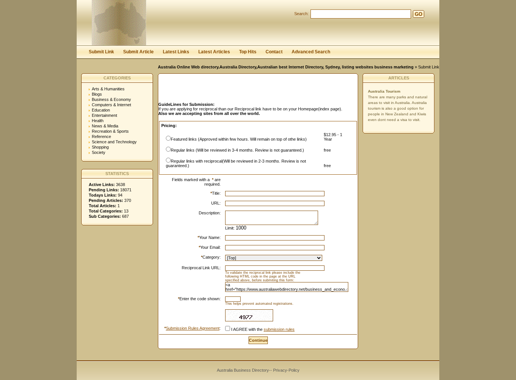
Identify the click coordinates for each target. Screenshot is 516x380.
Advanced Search (311, 51)
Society (98, 152)
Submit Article (138, 51)
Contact (274, 51)
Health (98, 120)
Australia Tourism (384, 91)
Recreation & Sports (110, 131)
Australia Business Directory (243, 370)
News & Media (105, 126)
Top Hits (247, 51)
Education (101, 110)
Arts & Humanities (108, 89)
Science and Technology (114, 142)
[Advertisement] (246, 90)
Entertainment (104, 115)
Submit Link (101, 51)
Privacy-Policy (286, 370)
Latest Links (176, 51)
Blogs (97, 94)
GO (418, 14)
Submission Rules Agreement (192, 328)
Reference (101, 136)
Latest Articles (214, 51)
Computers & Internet (111, 104)
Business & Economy (111, 99)
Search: (301, 13)
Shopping (100, 147)
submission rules (279, 329)
